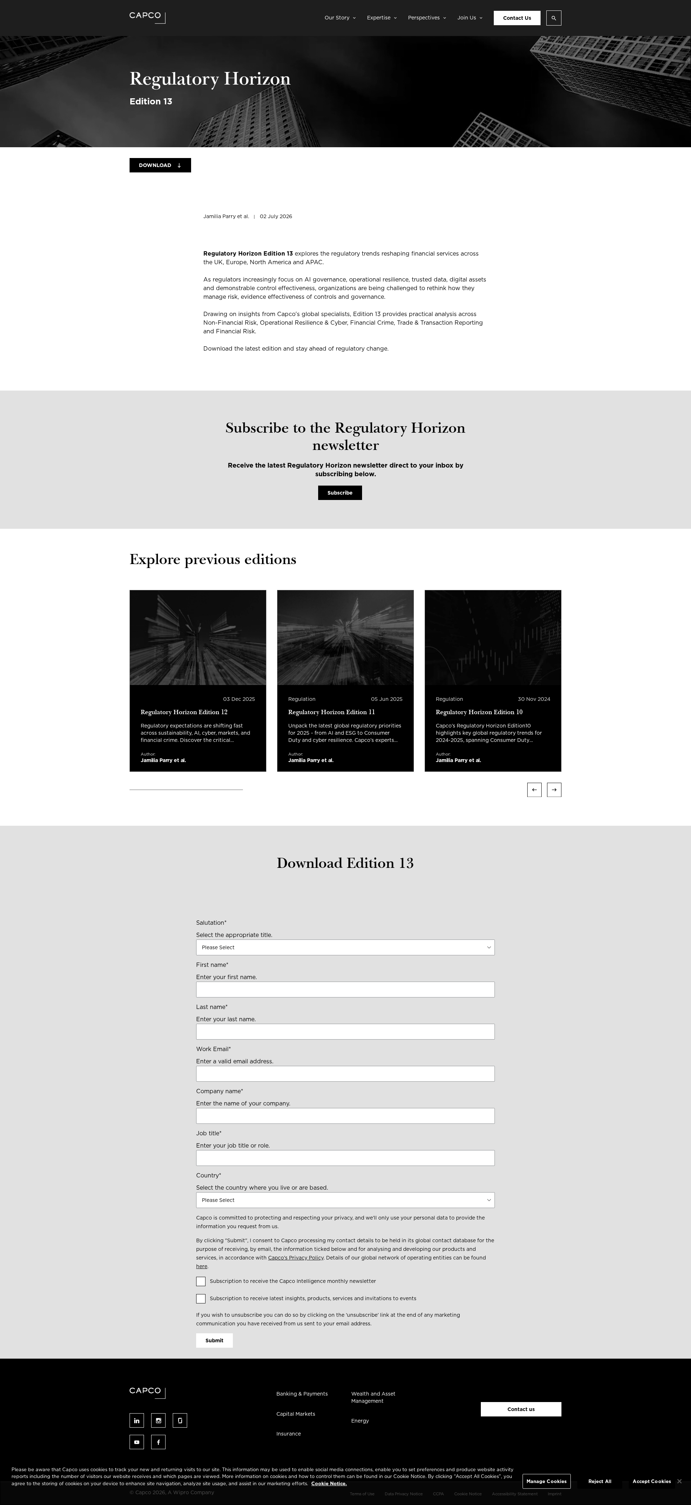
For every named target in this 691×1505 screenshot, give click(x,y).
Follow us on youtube (137, 1442)
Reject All (599, 1481)
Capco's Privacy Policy (296, 1258)
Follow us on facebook (158, 1442)
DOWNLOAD (155, 165)
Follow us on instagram (158, 1420)
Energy (360, 1421)
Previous (534, 790)
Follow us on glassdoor (180, 1420)
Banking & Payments (302, 1394)
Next (554, 790)
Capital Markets (295, 1414)
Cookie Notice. (329, 1483)
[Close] (679, 1481)
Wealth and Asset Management (373, 1397)
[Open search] (553, 18)
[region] (345, 1482)
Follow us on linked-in (137, 1420)
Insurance (288, 1434)
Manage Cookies (547, 1481)
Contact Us (517, 18)
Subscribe (340, 493)
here (201, 1266)
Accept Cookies (652, 1481)
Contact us (521, 1409)
